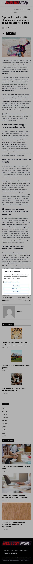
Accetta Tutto (16, 292)
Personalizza (16, 286)
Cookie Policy (7, 282)
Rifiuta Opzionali (16, 289)
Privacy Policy (15, 282)
